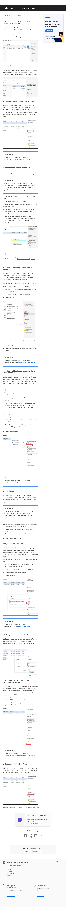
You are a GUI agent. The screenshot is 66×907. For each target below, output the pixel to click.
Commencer (9, 871)
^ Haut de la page (60, 861)
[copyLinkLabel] (41, 837)
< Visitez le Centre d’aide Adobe (14, 865)
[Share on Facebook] (25, 837)
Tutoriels (9, 875)
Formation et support (11, 869)
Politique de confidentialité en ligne (28, 807)
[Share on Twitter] (30, 837)
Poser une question (11, 896)
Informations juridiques (9, 807)
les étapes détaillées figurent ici (26, 159)
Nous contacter (40, 896)
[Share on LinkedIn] (35, 837)
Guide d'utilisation (11, 873)
